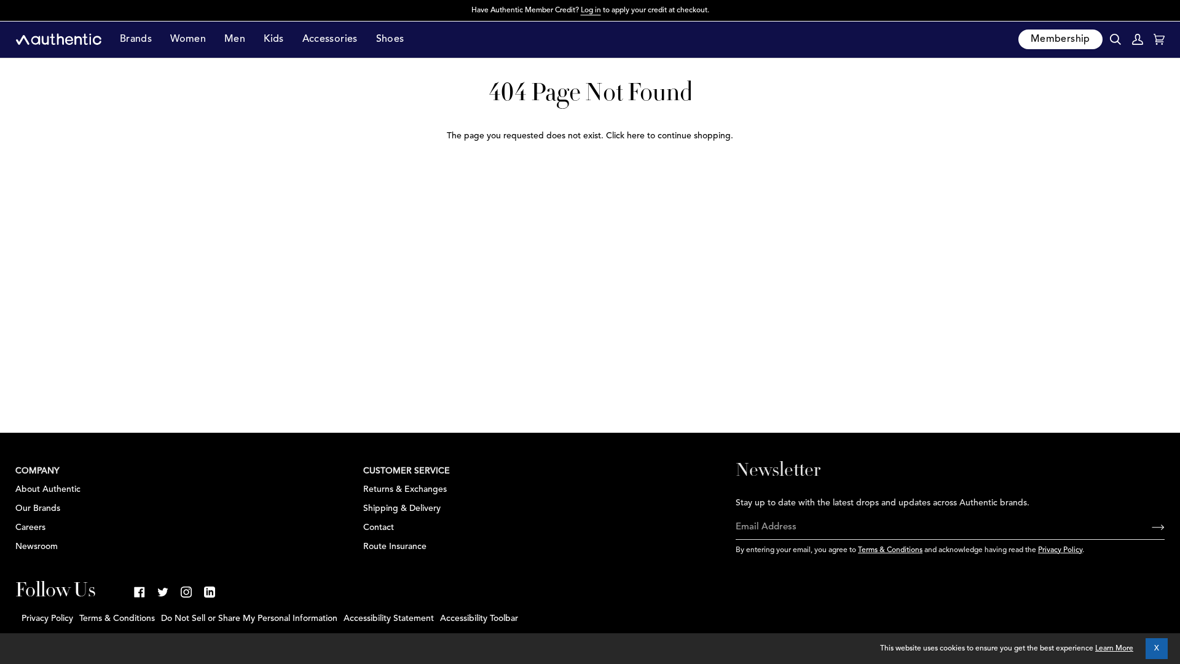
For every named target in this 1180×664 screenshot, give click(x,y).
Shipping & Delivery (402, 508)
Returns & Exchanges (405, 489)
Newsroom (36, 546)
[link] (139, 592)
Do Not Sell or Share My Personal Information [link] (249, 618)
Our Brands (37, 508)
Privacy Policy (1060, 550)
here (636, 136)
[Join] (1148, 527)
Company (37, 471)
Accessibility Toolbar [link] (479, 618)
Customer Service (406, 471)
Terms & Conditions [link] (117, 618)
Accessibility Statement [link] (389, 618)
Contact (378, 527)
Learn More (1114, 648)
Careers (30, 527)
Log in (591, 10)
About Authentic (48, 489)
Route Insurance (395, 546)
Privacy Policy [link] (47, 618)
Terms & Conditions (890, 550)
